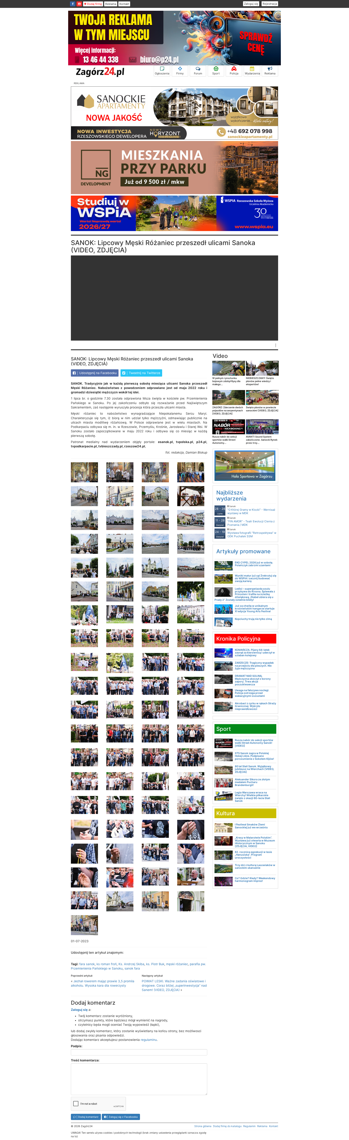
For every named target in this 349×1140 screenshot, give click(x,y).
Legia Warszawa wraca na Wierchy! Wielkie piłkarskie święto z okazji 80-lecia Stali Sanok (252, 796)
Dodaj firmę (94, 4)
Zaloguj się (251, 3)
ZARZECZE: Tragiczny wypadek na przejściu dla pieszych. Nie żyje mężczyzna (254, 665)
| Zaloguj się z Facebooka (122, 1116)
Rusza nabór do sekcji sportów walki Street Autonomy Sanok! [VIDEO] (254, 742)
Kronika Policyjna (238, 638)
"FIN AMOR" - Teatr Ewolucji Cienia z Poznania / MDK (251, 522)
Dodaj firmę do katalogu (227, 1126)
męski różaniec (177, 964)
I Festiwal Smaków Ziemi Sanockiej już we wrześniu (251, 826)
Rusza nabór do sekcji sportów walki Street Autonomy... (224, 439)
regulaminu (149, 1040)
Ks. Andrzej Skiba (131, 964)
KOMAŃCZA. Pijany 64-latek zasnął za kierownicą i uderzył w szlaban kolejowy (255, 652)
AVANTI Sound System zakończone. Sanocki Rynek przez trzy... (261, 439)
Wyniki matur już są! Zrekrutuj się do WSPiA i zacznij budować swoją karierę (255, 578)
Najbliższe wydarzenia (231, 495)
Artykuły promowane (243, 551)
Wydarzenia (252, 73)
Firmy (180, 73)
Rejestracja (270, 3)
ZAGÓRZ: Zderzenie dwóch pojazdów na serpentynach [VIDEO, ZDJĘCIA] (227, 410)
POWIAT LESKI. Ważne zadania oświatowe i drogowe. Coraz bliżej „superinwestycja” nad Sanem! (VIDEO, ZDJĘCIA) (174, 985)
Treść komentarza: (85, 1060)
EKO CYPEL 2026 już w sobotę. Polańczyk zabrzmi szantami (254, 564)
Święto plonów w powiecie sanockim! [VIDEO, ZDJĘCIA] (262, 409)
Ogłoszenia (162, 73)
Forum (198, 73)
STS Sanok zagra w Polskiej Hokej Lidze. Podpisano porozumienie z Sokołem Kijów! (254, 756)
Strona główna (202, 1126)
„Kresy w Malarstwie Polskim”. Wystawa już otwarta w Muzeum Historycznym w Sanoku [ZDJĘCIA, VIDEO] (255, 841)
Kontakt (124, 4)
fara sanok (87, 964)
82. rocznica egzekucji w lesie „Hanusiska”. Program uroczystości (253, 854)
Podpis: (76, 1046)
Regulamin (249, 1126)
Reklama (110, 4)
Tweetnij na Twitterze (144, 373)
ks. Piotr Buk (155, 964)
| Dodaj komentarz (87, 1116)
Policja (234, 73)
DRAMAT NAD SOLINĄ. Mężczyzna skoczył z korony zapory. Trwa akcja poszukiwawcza (253, 680)
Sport (216, 73)
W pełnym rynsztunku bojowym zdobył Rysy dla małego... (226, 381)
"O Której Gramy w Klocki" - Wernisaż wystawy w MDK (251, 510)
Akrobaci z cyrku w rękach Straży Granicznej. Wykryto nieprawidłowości (255, 706)
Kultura (225, 813)
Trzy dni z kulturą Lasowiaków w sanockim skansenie (255, 866)
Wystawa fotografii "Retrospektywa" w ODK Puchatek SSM (251, 533)
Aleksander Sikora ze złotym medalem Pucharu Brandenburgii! (252, 782)
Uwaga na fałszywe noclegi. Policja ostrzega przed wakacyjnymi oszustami (252, 693)
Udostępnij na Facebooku (97, 373)
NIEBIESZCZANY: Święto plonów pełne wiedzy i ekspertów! (260, 381)
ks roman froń (107, 964)
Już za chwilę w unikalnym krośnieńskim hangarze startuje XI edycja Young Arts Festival (254, 608)
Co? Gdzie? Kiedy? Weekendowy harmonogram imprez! (255, 879)
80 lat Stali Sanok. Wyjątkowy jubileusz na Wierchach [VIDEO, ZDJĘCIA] (254, 769)
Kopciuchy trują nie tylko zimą (253, 618)
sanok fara (132, 968)
